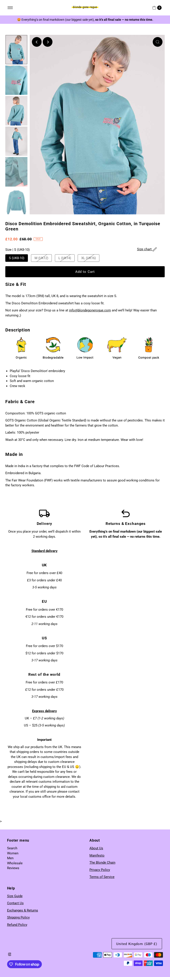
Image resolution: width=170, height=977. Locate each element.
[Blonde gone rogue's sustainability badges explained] (85, 348)
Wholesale (15, 863)
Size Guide (15, 896)
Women (12, 853)
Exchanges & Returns (22, 910)
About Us (96, 848)
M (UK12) (41, 258)
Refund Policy (17, 925)
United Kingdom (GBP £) (136, 944)
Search (12, 848)
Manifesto (96, 855)
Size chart (145, 249)
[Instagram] (9, 954)
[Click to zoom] (157, 42)
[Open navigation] (10, 7)
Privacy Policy (99, 870)
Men (10, 858)
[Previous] (37, 42)
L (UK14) (64, 258)
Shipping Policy (18, 917)
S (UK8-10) (16, 258)
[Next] (47, 42)
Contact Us (15, 903)
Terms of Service (101, 877)
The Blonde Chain (102, 863)
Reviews (13, 868)
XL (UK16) (88, 258)
